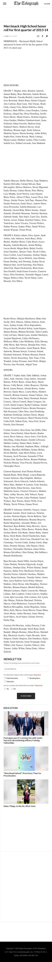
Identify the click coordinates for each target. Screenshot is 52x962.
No (15, 689)
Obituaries (10, 681)
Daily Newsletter (12, 678)
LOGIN (47, 4)
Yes (7, 689)
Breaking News (35, 678)
